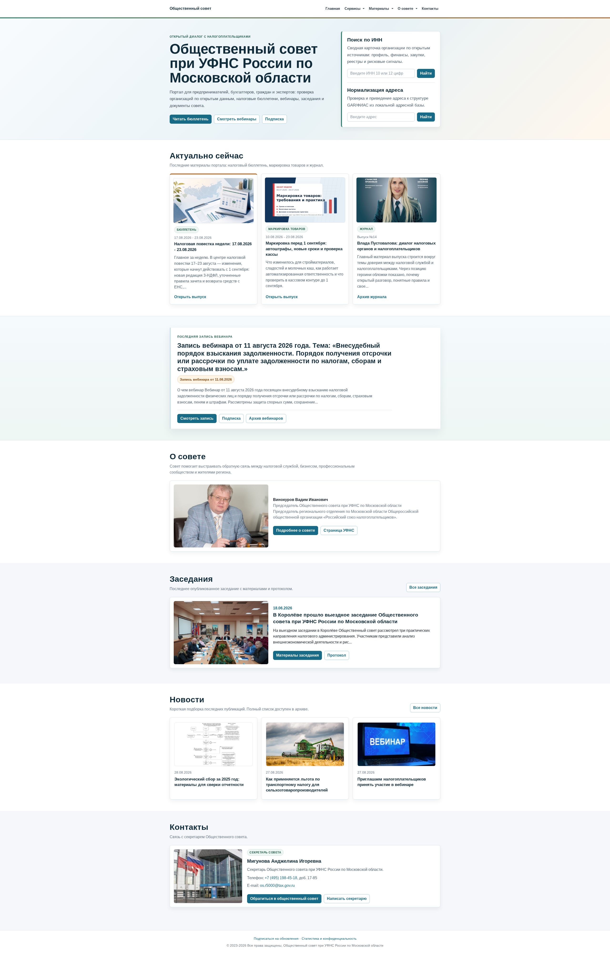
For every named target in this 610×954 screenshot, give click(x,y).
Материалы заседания (297, 655)
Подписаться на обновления (276, 938)
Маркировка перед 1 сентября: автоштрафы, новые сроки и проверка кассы (304, 248)
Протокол (336, 655)
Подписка (274, 119)
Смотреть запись (197, 418)
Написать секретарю (347, 899)
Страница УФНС (339, 530)
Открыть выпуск (190, 297)
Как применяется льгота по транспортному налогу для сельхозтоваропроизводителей (297, 784)
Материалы (379, 8)
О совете (405, 8)
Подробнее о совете (295, 530)
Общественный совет (190, 8)
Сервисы (353, 8)
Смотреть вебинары (236, 119)
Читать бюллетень (190, 119)
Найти (426, 73)
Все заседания (423, 587)
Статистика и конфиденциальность (329, 938)
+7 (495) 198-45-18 (281, 878)
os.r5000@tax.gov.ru (277, 885)
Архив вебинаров (266, 418)
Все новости (425, 708)
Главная (332, 8)
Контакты (430, 8)
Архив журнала (371, 297)
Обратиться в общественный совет (284, 899)
